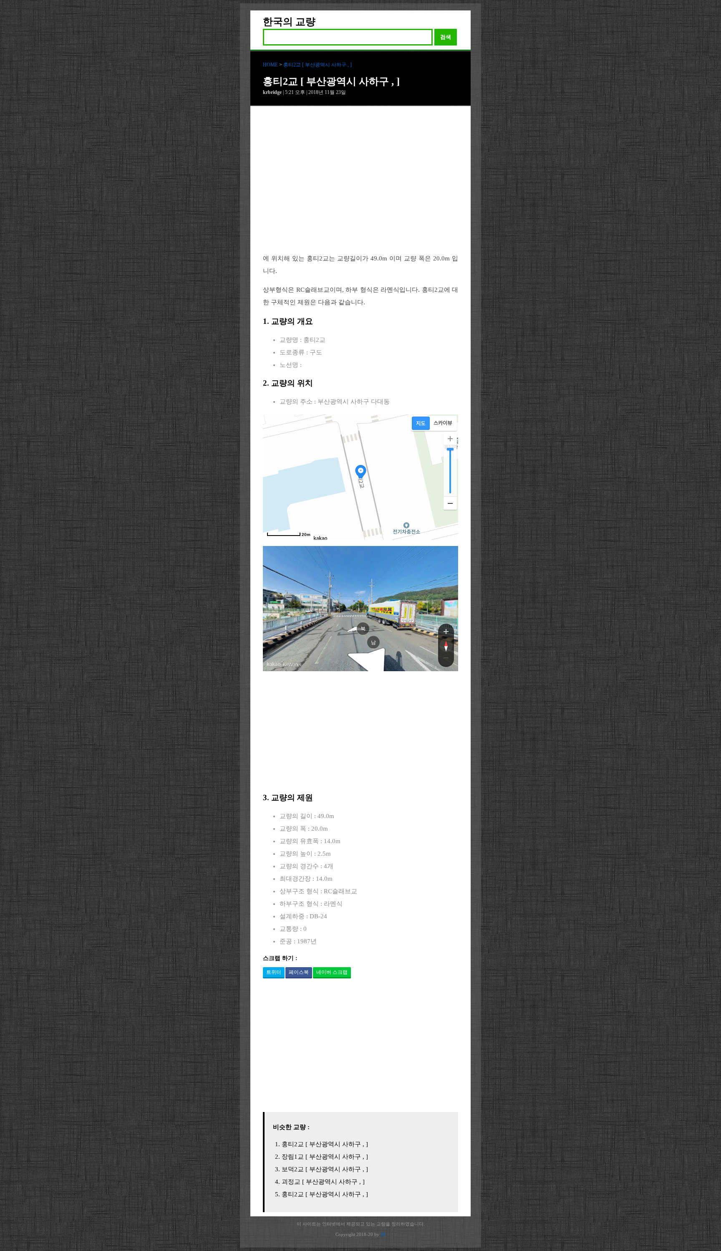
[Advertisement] (360, 186)
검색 (445, 37)
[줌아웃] (446, 659)
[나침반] (446, 645)
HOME (270, 65)
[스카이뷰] (443, 423)
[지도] (421, 423)
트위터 (273, 972)
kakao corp (273, 664)
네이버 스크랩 (332, 972)
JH (383, 1234)
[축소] (450, 503)
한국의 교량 (289, 21)
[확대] (450, 438)
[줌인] (446, 631)
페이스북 (299, 972)
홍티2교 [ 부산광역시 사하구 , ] (317, 65)
